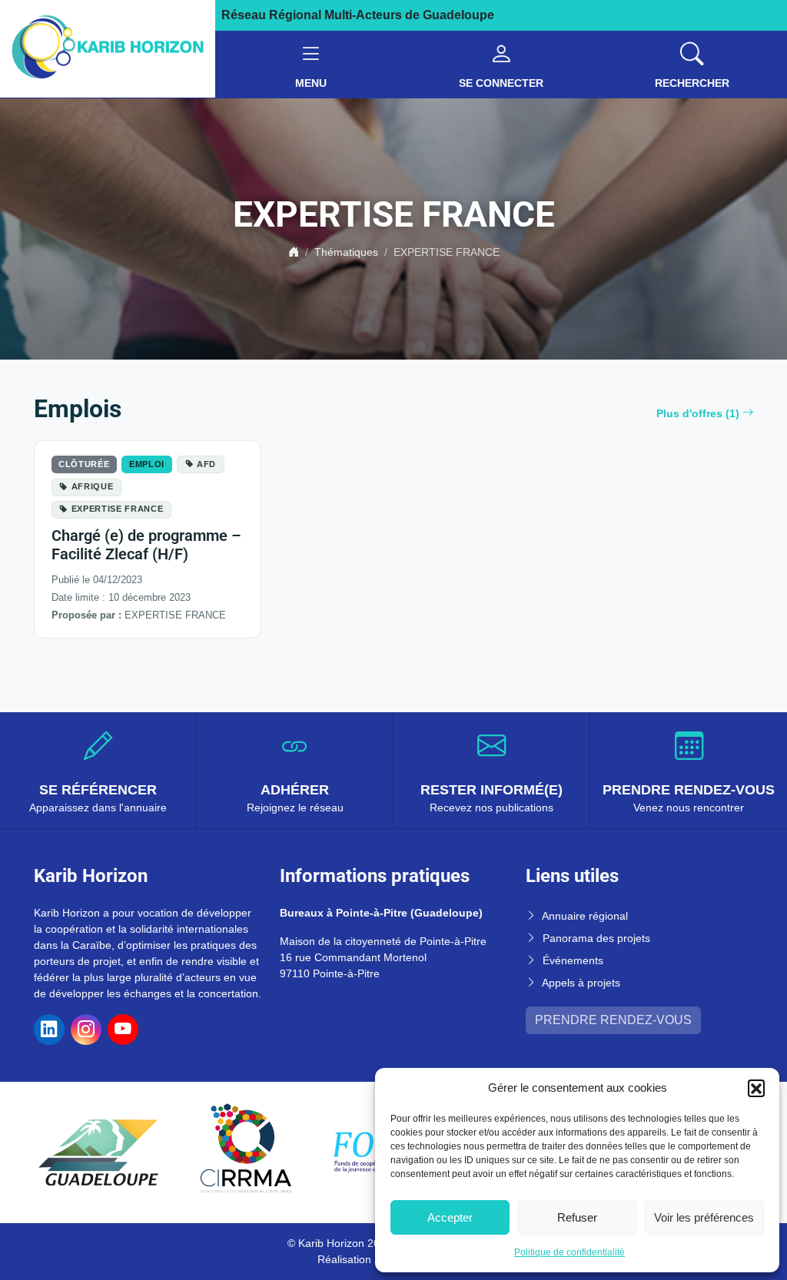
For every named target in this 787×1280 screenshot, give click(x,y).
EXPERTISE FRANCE (117, 508)
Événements (573, 960)
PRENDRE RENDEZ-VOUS (613, 1019)
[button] (756, 1088)
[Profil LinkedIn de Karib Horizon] (49, 1029)
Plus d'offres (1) (697, 413)
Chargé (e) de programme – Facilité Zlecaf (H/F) (146, 544)
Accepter (450, 1217)
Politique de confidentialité (569, 1252)
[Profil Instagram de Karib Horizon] (86, 1029)
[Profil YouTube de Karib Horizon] (123, 1029)
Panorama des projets (596, 938)
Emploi (146, 464)
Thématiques (346, 252)
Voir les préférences (704, 1217)
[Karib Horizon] (107, 48)
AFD (206, 464)
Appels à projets (581, 983)
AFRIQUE (92, 486)
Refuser (577, 1217)
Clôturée (83, 464)
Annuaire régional (585, 916)
